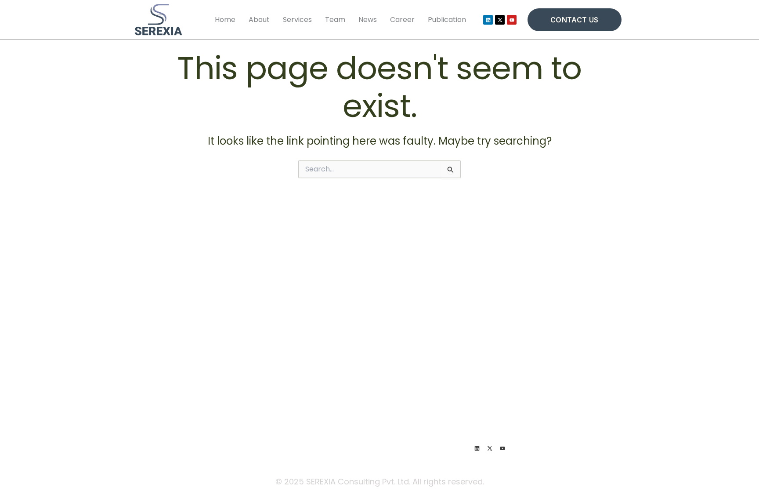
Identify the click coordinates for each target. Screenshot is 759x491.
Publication (447, 20)
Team (335, 20)
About (259, 20)
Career (402, 20)
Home (225, 20)
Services (297, 20)
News (367, 20)
